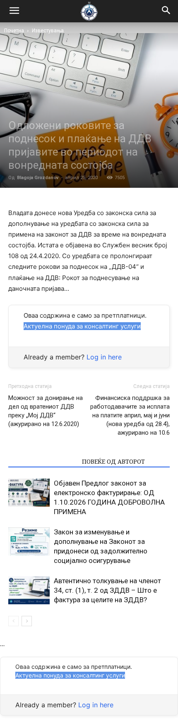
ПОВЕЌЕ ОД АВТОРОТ (113, 461)
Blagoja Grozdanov (38, 177)
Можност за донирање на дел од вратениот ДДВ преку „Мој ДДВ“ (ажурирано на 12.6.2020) (45, 411)
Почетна (14, 31)
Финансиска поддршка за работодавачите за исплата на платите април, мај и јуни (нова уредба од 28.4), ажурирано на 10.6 (130, 415)
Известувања (48, 31)
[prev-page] (13, 621)
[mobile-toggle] (14, 11)
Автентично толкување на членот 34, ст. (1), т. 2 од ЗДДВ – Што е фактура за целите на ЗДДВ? (107, 590)
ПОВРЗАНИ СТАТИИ (42, 461)
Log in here (104, 357)
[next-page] (27, 621)
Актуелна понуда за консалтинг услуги (82, 326)
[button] (166, 11)
